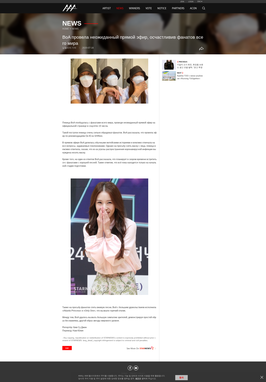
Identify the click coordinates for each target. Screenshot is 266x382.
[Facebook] (130, 368)
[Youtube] (136, 368)
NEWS (119, 8)
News (75, 29)
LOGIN (190, 1)
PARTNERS (178, 8)
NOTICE (161, 8)
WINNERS (134, 8)
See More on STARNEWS (141, 348)
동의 (181, 377)
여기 (137, 378)
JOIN (182, 1)
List (67, 348)
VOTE (149, 8)
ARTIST (107, 8)
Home (65, 29)
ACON (193, 8)
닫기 (261, 377)
